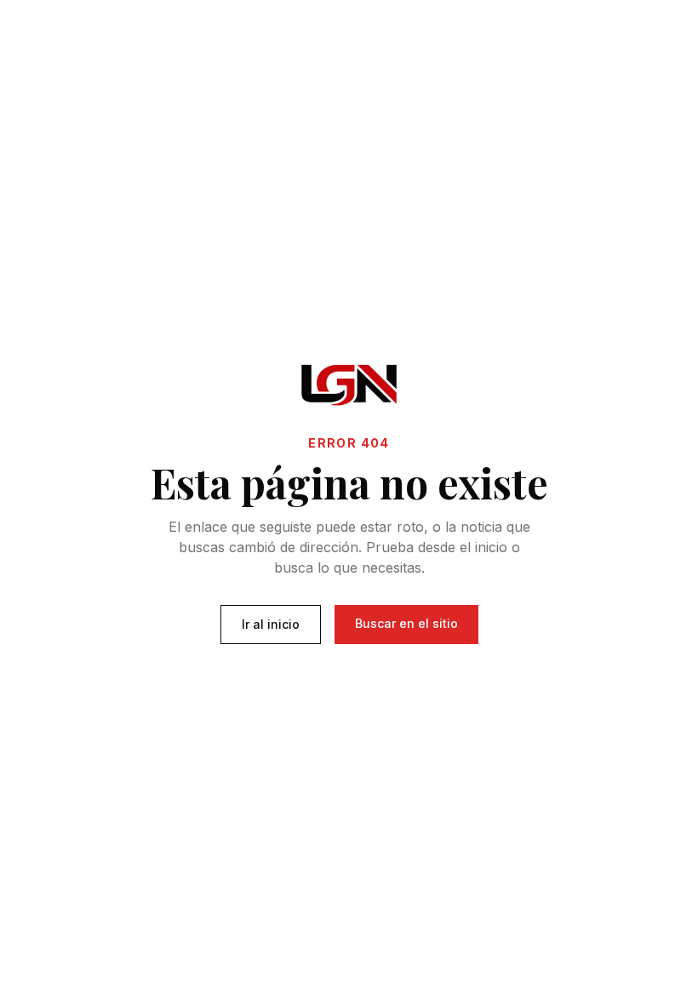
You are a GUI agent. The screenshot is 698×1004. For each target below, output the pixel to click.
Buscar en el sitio (406, 623)
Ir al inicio (271, 624)
